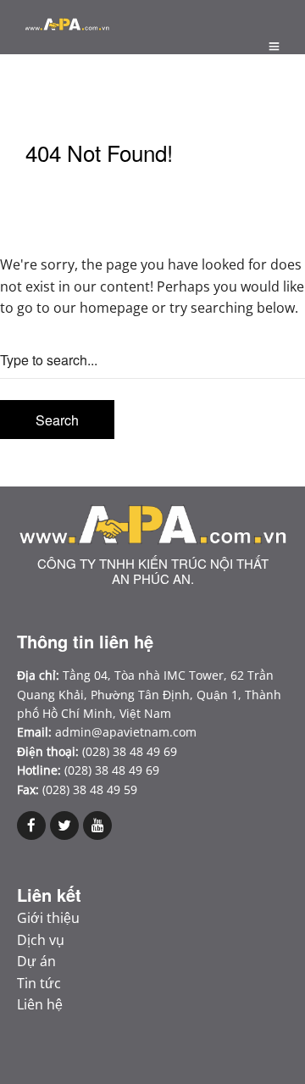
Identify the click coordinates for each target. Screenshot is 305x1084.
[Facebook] (31, 825)
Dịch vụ (40, 940)
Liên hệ (40, 1004)
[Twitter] (64, 825)
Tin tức (39, 983)
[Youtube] (97, 825)
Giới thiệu (48, 918)
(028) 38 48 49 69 (111, 770)
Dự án (36, 961)
